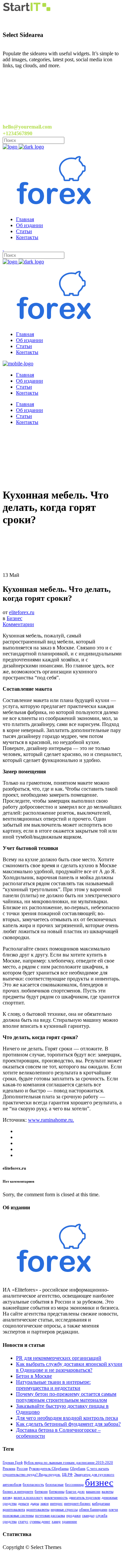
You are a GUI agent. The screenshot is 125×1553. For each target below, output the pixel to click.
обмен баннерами (93, 1509)
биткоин (41, 1491)
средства (10, 1521)
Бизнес (14, 618)
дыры (34, 1503)
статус (23, 1521)
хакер (56, 1521)
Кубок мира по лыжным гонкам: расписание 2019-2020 (68, 1462)
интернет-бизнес (77, 1503)
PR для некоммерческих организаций (58, 1358)
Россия (22, 1468)
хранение (69, 1521)
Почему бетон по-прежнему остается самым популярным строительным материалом (66, 1397)
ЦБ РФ (67, 1474)
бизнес (99, 1482)
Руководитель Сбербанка (49, 1468)
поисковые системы (18, 1515)
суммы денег (40, 1521)
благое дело (75, 1491)
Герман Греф (13, 1462)
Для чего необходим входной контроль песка (67, 1418)
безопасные (54, 1484)
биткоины (56, 1491)
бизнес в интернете (18, 1491)
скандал (88, 1515)
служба (101, 1515)
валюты (107, 1491)
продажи (73, 1515)
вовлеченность (56, 1497)
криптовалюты (37, 1509)
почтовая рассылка (50, 1515)
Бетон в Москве (34, 1376)
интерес (56, 1503)
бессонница (74, 1484)
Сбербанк (77, 1468)
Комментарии (18, 624)
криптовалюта (14, 1509)
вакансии (93, 1491)
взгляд (7, 1497)
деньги (23, 1503)
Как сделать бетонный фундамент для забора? (68, 1424)
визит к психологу (28, 1497)
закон (44, 1503)
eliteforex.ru (21, 612)
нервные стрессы (64, 1509)
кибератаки (101, 1503)
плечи (113, 1509)
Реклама (9, 1468)
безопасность (33, 1484)
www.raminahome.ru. (51, 1120)
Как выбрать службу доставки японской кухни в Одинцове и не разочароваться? (69, 1367)
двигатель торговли (84, 1497)
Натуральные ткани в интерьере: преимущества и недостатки (53, 1385)
